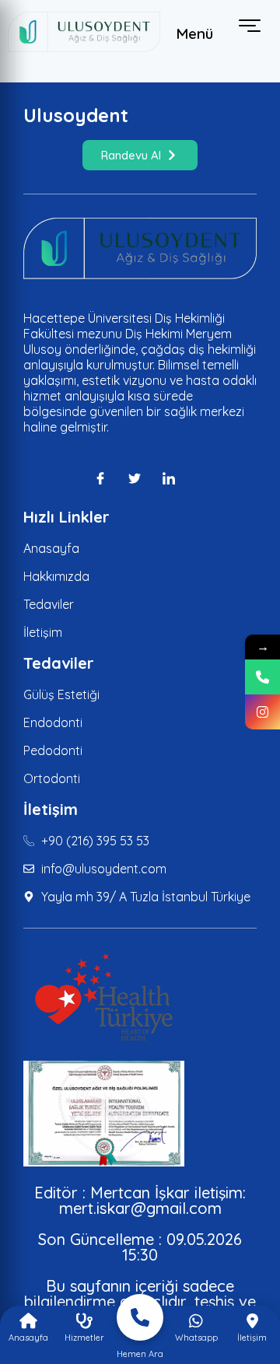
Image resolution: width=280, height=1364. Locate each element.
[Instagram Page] (262, 711)
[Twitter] (140, 478)
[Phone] (262, 676)
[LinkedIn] (174, 478)
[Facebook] (105, 478)
